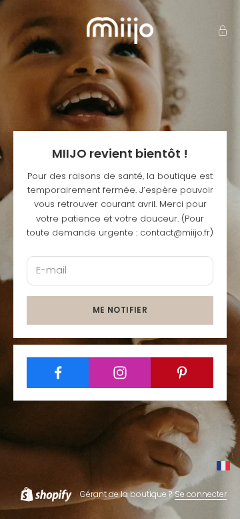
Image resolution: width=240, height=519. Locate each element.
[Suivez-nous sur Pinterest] (182, 372)
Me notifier (120, 309)
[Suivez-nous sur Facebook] (58, 372)
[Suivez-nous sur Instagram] (120, 372)
